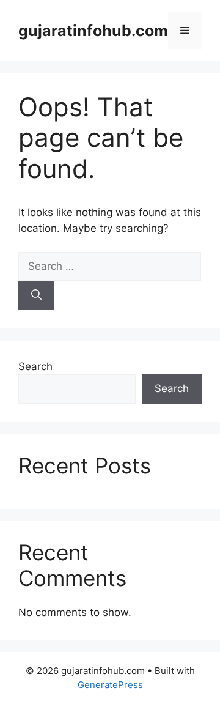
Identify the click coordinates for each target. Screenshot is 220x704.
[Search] (36, 295)
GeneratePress (110, 685)
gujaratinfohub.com (93, 30)
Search (35, 366)
